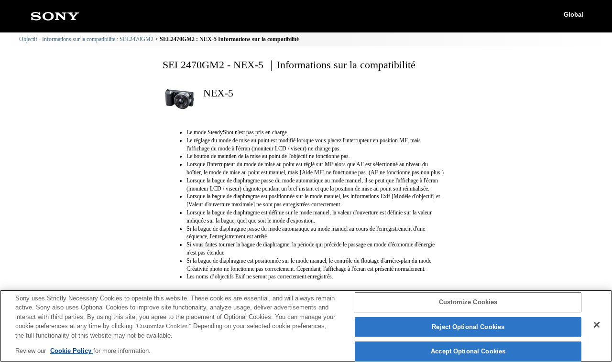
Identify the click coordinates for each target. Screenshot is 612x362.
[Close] (596, 324)
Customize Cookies (468, 302)
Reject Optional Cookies (468, 326)
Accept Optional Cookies (468, 351)
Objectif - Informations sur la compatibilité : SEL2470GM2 (86, 39)
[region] (306, 326)
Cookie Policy (71, 350)
